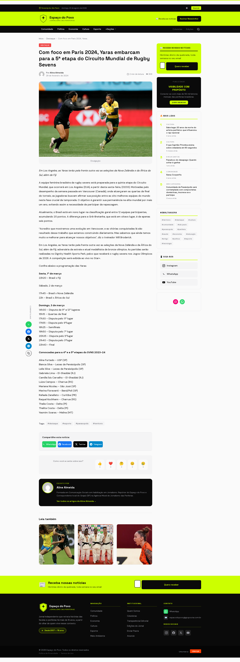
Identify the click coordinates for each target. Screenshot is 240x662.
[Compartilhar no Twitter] (29, 339)
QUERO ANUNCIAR (179, 102)
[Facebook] (173, 633)
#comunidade (167, 225)
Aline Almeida (56, 72)
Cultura (85, 29)
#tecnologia (167, 243)
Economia (73, 29)
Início (41, 38)
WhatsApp (174, 611)
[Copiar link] (29, 353)
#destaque (53, 423)
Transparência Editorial (137, 621)
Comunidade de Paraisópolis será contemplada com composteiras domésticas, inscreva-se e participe (181, 191)
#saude (165, 234)
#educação (190, 234)
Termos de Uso (67, 653)
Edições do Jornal (135, 626)
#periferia (181, 229)
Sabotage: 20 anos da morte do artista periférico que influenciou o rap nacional (181, 130)
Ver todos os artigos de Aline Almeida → (76, 501)
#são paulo (182, 225)
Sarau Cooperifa (173, 174)
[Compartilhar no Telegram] (29, 346)
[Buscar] (198, 29)
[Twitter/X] (181, 633)
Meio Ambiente (97, 636)
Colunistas (177, 29)
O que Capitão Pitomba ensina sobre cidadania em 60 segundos (181, 146)
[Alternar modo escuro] (187, 8)
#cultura (191, 220)
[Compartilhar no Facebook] (29, 332)
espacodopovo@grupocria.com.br (183, 617)
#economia (177, 234)
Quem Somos (133, 611)
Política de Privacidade (48, 653)
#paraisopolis (82, 423)
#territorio (98, 423)
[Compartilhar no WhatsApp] (29, 324)
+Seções (110, 29)
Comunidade (47, 29)
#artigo (165, 239)
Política (61, 29)
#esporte (66, 423)
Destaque (50, 38)
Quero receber (182, 66)
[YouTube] (188, 633)
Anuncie (196, 8)
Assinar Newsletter (189, 18)
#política (176, 239)
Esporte (97, 29)
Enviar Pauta (133, 631)
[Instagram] (166, 633)
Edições (189, 29)
